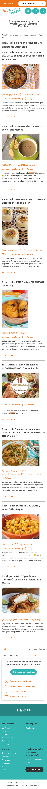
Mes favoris (41, 11)
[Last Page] (35, 655)
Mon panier (34, 11)
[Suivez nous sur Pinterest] (24, 710)
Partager (30, 98)
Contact (5, 770)
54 (17, 656)
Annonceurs (6, 760)
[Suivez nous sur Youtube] (28, 710)
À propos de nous (9, 753)
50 (23, 649)
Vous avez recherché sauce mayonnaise (23, 35)
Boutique (5, 744)
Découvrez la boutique (25, 672)
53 (11, 656)
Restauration (7, 741)
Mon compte (27, 11)
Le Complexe (7, 728)
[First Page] (5, 649)
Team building (7, 738)
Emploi (4, 766)
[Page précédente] (11, 649)
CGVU (10, 783)
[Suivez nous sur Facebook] (17, 710)
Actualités (6, 757)
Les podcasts (7, 763)
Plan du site (34, 786)
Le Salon (5, 731)
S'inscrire (36, 769)
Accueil (4, 35)
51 (29, 649)
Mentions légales (22, 783)
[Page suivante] (29, 655)
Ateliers (5, 734)
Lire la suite (10, 116)
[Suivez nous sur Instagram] (21, 710)
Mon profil (29, 731)
